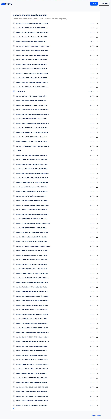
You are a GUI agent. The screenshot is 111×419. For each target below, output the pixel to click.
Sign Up (94, 3)
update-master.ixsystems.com (25, 19)
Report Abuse (96, 415)
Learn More (104, 3)
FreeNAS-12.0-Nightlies (56, 19)
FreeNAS (42, 19)
